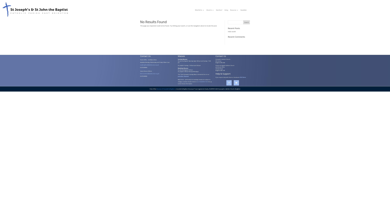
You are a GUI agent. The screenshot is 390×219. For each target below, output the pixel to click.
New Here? (219, 10)
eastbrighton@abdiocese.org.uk (149, 65)
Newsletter (243, 10)
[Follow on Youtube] (236, 82)
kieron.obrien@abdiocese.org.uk (149, 74)
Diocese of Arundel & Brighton (166, 89)
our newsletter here (202, 82)
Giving (226, 10)
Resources (233, 10)
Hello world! (232, 32)
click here (242, 77)
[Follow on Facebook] (229, 82)
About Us (209, 10)
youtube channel (183, 76)
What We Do (198, 10)
